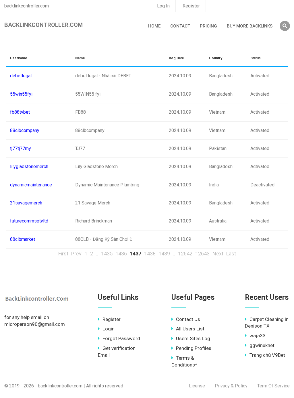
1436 (121, 254)
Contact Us (188, 319)
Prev (76, 254)
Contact (180, 26)
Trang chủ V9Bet (267, 355)
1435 (107, 254)
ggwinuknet (261, 345)
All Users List (190, 329)
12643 (202, 254)
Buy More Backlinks (249, 26)
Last (231, 254)
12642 (185, 254)
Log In (163, 6)
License (197, 386)
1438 (150, 254)
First (63, 254)
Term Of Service (273, 386)
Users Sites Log (193, 338)
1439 (164, 254)
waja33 (257, 335)
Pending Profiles (193, 348)
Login (108, 329)
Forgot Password (121, 338)
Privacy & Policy (231, 386)
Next (217, 254)
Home (154, 26)
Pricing (208, 26)
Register (191, 6)
